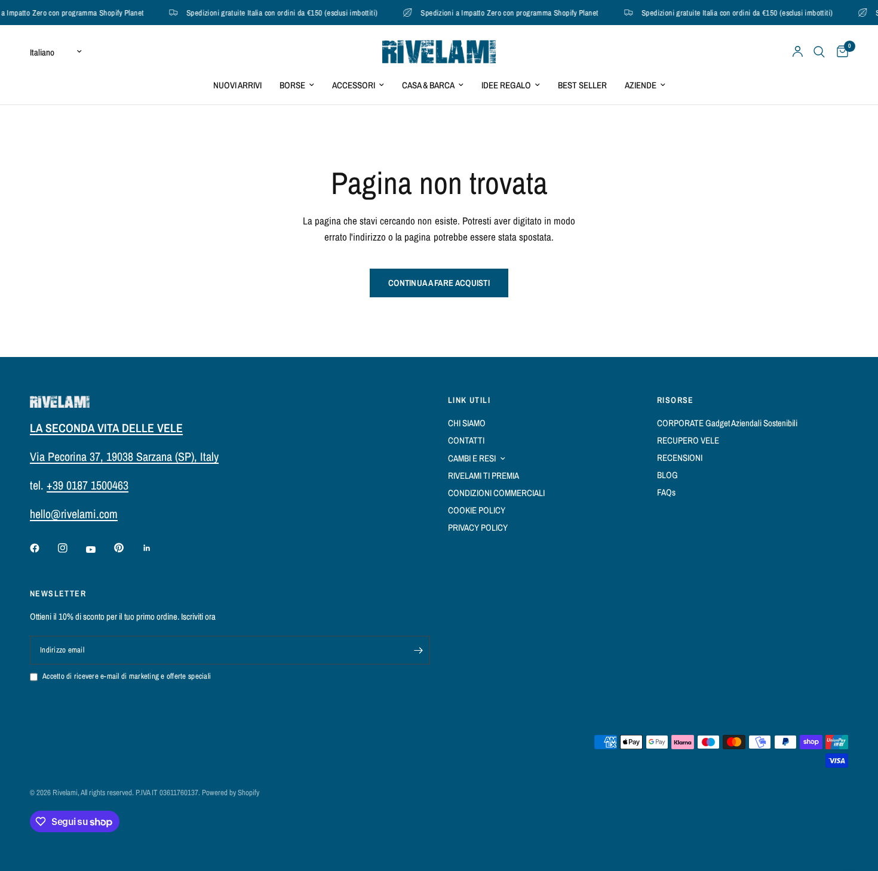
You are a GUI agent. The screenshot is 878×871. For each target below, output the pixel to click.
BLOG (667, 475)
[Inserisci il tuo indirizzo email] (418, 650)
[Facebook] (43, 548)
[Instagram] (71, 548)
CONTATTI (466, 440)
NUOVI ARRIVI (237, 85)
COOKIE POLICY (476, 510)
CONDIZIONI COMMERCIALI (496, 493)
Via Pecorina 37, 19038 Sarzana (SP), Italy (124, 456)
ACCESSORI (353, 85)
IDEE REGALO (506, 85)
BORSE (292, 85)
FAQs (666, 492)
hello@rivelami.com (74, 514)
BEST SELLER (582, 85)
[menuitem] (237, 85)
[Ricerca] (819, 51)
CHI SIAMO (467, 423)
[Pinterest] (127, 547)
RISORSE (675, 400)
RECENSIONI (679, 457)
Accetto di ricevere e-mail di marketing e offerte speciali (126, 676)
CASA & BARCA (428, 85)
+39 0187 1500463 (87, 485)
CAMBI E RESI (472, 458)
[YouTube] (99, 549)
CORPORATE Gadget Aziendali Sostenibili (727, 423)
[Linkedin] (155, 548)
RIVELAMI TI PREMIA (483, 475)
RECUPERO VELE (688, 440)
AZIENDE (640, 85)
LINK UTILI (469, 400)
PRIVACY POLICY (478, 527)
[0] (839, 51)
